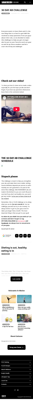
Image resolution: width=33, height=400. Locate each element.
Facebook (4, 223)
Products (4, 384)
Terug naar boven (15, 347)
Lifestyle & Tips (5, 377)
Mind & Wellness (6, 369)
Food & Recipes (5, 366)
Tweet (21, 235)
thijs (25, 254)
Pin (25, 235)
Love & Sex (4, 380)
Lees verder (16, 279)
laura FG (26, 13)
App (29, 235)
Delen (17, 235)
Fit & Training (5, 13)
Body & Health (5, 373)
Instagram (21, 221)
